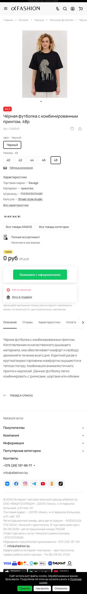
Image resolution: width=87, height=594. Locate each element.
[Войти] (72, 8)
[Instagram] (25, 484)
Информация (13, 443)
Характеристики (49, 322)
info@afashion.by (15, 473)
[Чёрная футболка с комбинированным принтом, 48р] (45, 64)
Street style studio (30, 199)
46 (44, 160)
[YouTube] (43, 484)
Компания (11, 435)
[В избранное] (72, 128)
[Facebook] (16, 484)
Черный (12, 145)
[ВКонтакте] (7, 484)
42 (20, 160)
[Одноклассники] (52, 484)
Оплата (71, 322)
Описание (10, 322)
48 (55, 160)
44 (32, 160)
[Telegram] (34, 484)
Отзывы (27, 322)
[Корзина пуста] (81, 8)
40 (8, 160)
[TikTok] (61, 484)
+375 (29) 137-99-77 (17, 465)
